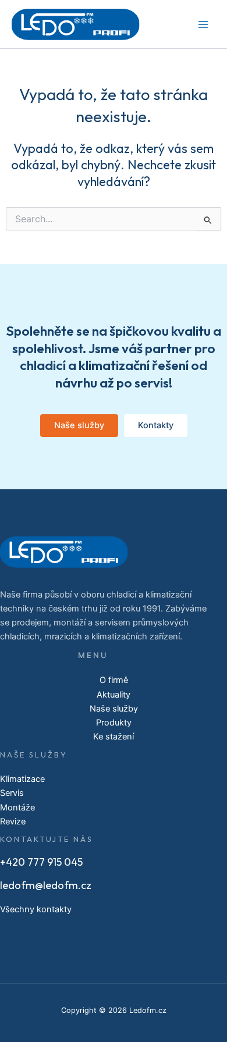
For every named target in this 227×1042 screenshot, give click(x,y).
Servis (12, 793)
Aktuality (113, 694)
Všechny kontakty (36, 909)
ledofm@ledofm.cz (45, 885)
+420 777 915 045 (41, 862)
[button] (79, 425)
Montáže (17, 807)
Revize (13, 821)
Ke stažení (113, 736)
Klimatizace (22, 779)
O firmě (114, 680)
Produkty (114, 722)
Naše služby (114, 708)
